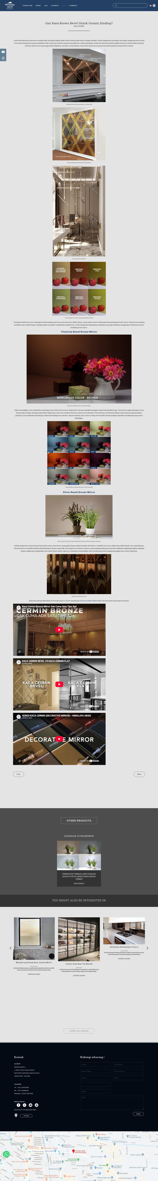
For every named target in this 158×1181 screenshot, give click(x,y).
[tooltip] (3, 52)
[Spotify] (36, 1105)
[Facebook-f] (18, 1105)
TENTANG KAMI (27, 5)
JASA (46, 5)
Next (139, 774)
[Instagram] (24, 1105)
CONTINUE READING (34, 974)
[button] (26, 1115)
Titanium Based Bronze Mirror (79, 331)
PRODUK (38, 5)
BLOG (63, 5)
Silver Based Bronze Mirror (79, 492)
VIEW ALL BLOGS (79, 1030)
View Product (79, 883)
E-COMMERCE (73, 5)
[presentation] (11, 947)
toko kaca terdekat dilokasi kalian (91, 601)
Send (138, 1114)
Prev (18, 774)
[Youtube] (30, 1105)
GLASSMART (55, 5)
